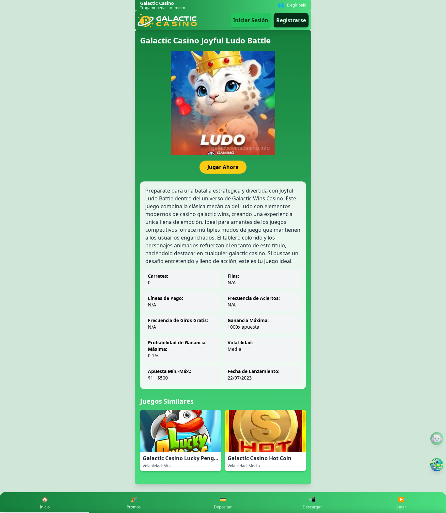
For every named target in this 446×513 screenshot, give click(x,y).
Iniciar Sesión (250, 20)
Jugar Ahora (223, 167)
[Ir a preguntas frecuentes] (436, 438)
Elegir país (296, 5)
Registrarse (291, 20)
